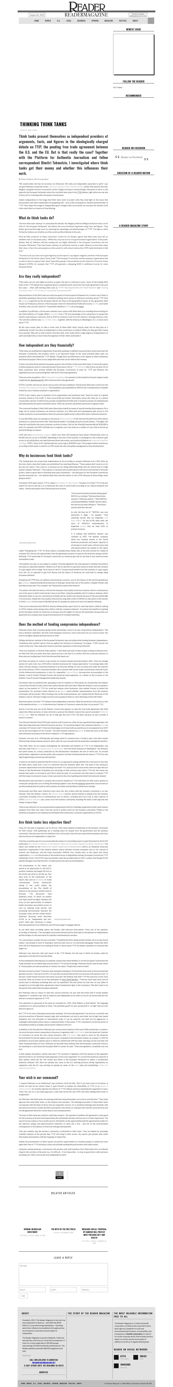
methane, (25, 583)
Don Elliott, (71, 1035)
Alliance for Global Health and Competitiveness (61, 847)
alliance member (66, 419)
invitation (40, 879)
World (48, 20)
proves (83, 526)
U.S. (58, 20)
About (135, 20)
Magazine (109, 20)
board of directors (32, 799)
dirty (77, 1065)
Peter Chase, (79, 1032)
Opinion (95, 20)
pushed (32, 855)
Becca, (63, 691)
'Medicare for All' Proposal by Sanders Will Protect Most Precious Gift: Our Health (94, 1233)
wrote (103, 725)
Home (36, 20)
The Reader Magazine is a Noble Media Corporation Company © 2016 (128, 1383)
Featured (23, 1235)
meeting (25, 301)
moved (40, 704)
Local (68, 20)
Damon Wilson (72, 672)
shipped (29, 601)
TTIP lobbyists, (79, 367)
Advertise (43, 1372)
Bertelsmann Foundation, (55, 377)
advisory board (57, 794)
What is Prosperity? (133, 118)
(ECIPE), (95, 303)
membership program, (42, 435)
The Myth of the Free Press (63, 1229)
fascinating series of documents (50, 748)
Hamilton (54, 314)
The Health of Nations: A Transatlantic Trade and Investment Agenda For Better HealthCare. (66, 844)
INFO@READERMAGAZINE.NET (44, 1362)
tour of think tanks (49, 319)
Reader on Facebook (133, 148)
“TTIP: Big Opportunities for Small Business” (77, 287)
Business (81, 20)
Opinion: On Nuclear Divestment (32, 1230)
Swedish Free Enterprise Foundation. (33, 387)
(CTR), (68, 306)
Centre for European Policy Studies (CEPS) (65, 186)
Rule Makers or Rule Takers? (66, 483)
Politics (123, 20)
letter (81, 731)
